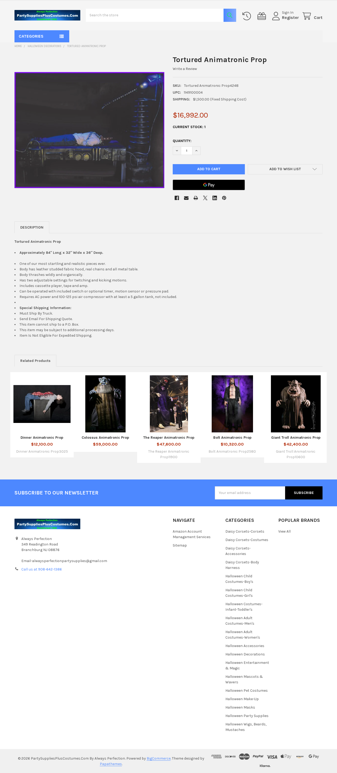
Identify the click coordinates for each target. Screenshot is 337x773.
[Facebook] (177, 198)
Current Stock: (189, 127)
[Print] (196, 198)
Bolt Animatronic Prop (232, 437)
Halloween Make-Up (242, 699)
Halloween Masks (240, 707)
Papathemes (111, 764)
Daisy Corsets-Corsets (244, 531)
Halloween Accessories (244, 646)
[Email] (186, 198)
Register (290, 17)
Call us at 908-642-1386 (41, 569)
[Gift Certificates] (263, 16)
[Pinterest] (224, 198)
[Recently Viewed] (248, 16)
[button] (285, 169)
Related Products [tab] (35, 360)
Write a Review (185, 69)
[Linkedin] (215, 198)
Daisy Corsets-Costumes (246, 540)
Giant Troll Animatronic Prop (295, 437)
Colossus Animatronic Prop (105, 437)
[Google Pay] (209, 185)
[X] (205, 198)
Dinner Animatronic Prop (42, 437)
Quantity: (182, 141)
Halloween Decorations (245, 654)
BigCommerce (159, 758)
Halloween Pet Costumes (246, 690)
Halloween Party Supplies (247, 716)
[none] (89, 130)
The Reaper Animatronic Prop (168, 437)
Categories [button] (31, 36)
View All (284, 531)
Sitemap (180, 545)
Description (31, 227)
